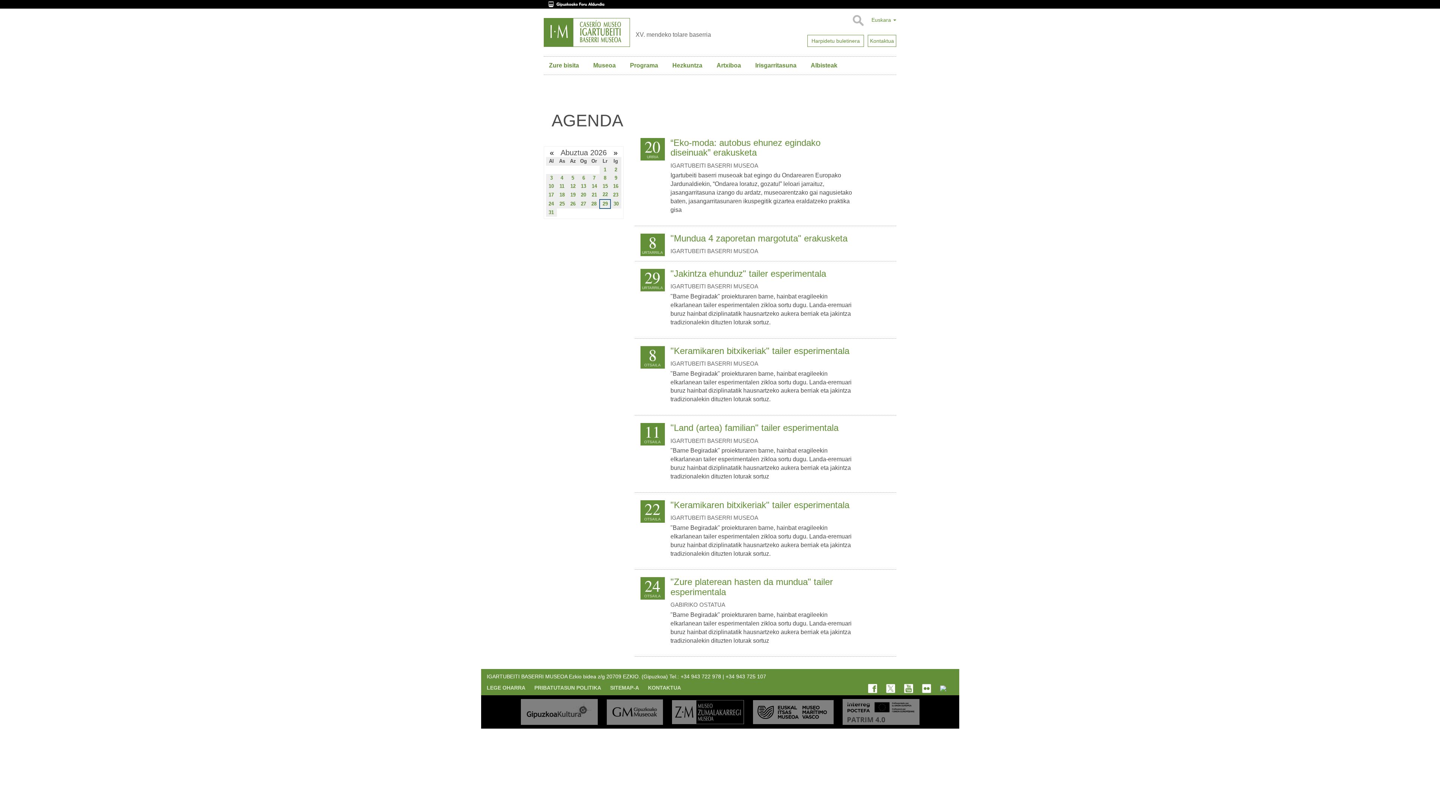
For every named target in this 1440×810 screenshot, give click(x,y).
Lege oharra (506, 688)
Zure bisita (564, 65)
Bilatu (857, 20)
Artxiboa (729, 65)
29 (605, 204)
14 (594, 186)
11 (562, 186)
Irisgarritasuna (775, 65)
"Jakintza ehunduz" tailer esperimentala (748, 273)
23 (615, 195)
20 (583, 195)
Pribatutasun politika (567, 688)
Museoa (604, 65)
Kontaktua (664, 688)
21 (594, 195)
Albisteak (824, 65)
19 (573, 195)
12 (573, 186)
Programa (644, 65)
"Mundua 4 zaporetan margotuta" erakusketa (759, 238)
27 (583, 204)
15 (605, 186)
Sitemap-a (624, 688)
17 (551, 195)
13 (583, 186)
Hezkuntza (687, 65)
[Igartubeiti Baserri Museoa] (587, 32)
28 (594, 204)
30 (616, 204)
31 (551, 212)
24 (551, 204)
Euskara (882, 20)
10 (551, 186)
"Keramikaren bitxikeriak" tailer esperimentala (759, 351)
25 (562, 204)
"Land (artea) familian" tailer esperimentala (754, 428)
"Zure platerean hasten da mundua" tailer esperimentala (751, 587)
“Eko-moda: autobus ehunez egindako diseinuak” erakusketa (745, 148)
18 (562, 195)
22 (605, 194)
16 (615, 186)
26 (573, 204)
